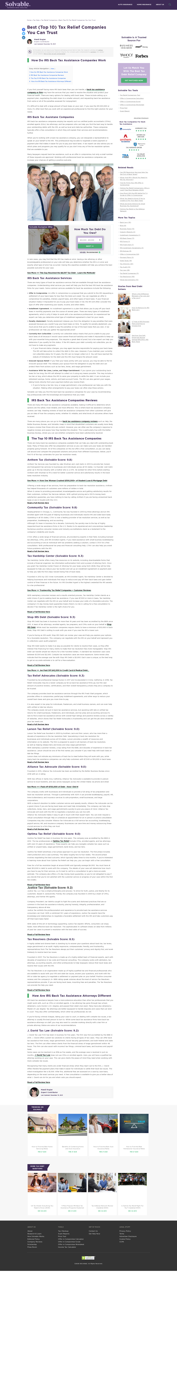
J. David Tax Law (42, 1055)
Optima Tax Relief (61, 841)
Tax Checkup (63, 1231)
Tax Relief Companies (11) (129, 273)
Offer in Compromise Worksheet (132, 105)
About (29, 1231)
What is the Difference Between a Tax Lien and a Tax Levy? (140, 296)
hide (52, 68)
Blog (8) (123, 225)
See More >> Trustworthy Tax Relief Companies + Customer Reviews (59, 590)
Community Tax (141, 128)
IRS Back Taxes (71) (127, 238)
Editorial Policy (33, 1239)
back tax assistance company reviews (80, 421)
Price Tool (123, 108)
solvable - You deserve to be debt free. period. (17, 5)
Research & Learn (34, 1234)
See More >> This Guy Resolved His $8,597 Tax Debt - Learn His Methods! (61, 273)
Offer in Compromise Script (130, 101)
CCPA (121, 1242)
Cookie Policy (125, 1239)
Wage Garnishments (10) (129, 280)
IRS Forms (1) (125, 241)
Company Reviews (34, 1242)
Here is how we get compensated (54, 53)
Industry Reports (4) (127, 232)
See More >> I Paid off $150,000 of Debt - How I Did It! (52, 787)
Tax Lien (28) (125, 270)
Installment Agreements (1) (130, 235)
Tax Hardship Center (134, 147)
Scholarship (32, 1244)
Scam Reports (63, 1234)
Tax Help (36, 20)
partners (93, 52)
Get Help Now (94, 1234)
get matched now (134, 80)
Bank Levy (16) (125, 222)
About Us (160, 4)
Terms (121, 1234)
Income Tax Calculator (67, 1247)
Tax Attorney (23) (126, 264)
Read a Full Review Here (38, 503)
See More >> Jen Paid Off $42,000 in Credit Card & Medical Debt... (58, 670)
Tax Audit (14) (125, 267)
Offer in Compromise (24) (129, 254)
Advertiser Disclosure (141, 118)
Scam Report (125, 111)
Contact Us (93, 1231)
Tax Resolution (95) (127, 276)
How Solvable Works (35, 1236)
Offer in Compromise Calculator (132, 98)
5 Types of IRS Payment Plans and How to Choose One (140, 324)
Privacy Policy (125, 1231)
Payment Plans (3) (127, 257)
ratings (100, 50)
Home (29, 20)
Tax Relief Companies (49, 20)
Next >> (90, 246)
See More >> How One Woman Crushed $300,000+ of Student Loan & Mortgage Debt (67, 480)
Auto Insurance (125, 4)
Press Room (32, 1247)
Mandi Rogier (40, 39)
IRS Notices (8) (125, 251)
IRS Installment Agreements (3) (132, 248)
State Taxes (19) (126, 260)
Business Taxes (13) (127, 229)
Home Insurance (144, 4)
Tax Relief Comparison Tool (130, 95)
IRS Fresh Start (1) (127, 244)
